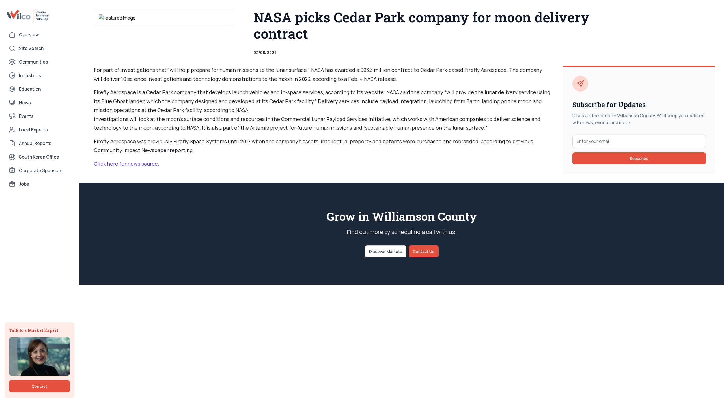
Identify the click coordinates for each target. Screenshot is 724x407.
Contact (39, 386)
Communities (33, 62)
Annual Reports (35, 143)
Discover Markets (385, 251)
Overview (29, 35)
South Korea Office (39, 157)
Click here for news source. (126, 163)
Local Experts (33, 130)
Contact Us (423, 251)
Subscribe (639, 158)
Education (30, 89)
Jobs (24, 184)
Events (26, 116)
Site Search (31, 48)
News (25, 102)
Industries (30, 75)
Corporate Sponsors (41, 170)
